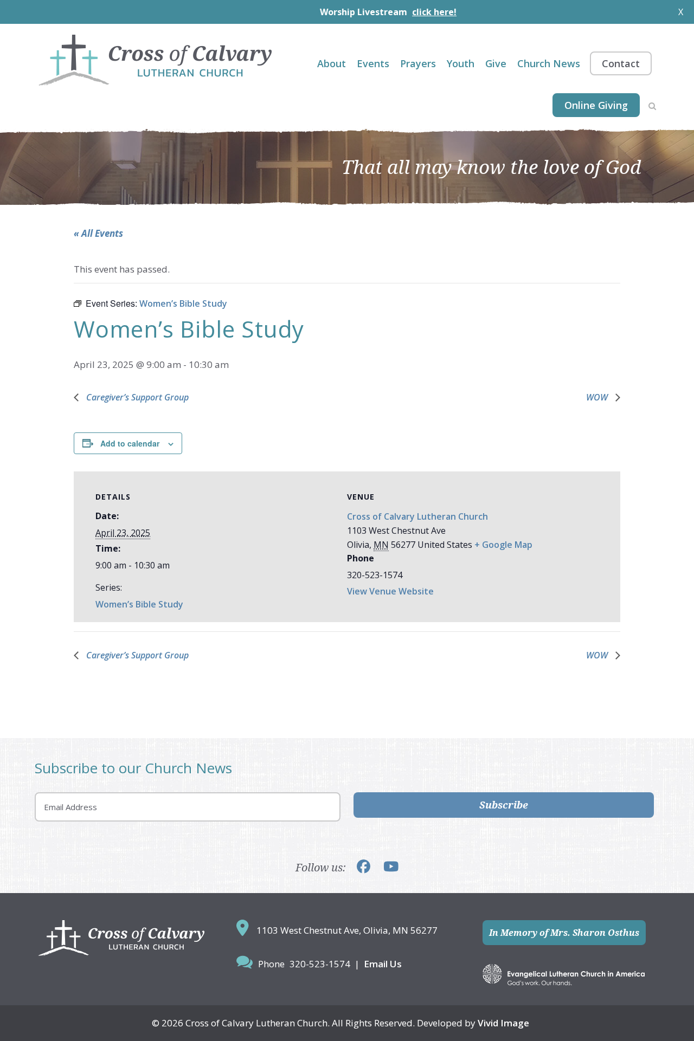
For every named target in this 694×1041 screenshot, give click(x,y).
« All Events (98, 233)
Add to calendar (129, 443)
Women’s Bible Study (139, 604)
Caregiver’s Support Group (136, 397)
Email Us (383, 964)
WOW (598, 397)
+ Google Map (503, 545)
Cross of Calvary (155, 60)
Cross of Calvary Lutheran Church (417, 516)
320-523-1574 (320, 964)
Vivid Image (503, 1023)
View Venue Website (390, 591)
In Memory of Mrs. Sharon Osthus (564, 933)
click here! (408, 12)
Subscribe (503, 804)
